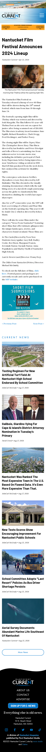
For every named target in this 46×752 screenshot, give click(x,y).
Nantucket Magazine (29, 735)
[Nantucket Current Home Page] (11, 15)
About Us (23, 690)
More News (23, 652)
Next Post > (38, 323)
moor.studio (38, 741)
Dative (24, 744)
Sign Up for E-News (23, 705)
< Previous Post (9, 323)
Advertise (23, 699)
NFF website (12, 279)
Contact (23, 695)
